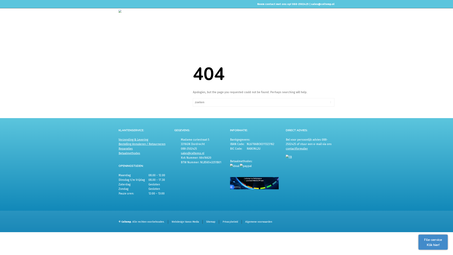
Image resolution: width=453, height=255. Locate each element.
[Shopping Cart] (332, 35)
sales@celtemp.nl (322, 4)
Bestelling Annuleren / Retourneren (142, 144)
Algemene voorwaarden (258, 221)
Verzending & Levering (133, 139)
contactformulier (297, 148)
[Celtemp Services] (146, 17)
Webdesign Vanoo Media (185, 221)
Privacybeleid (230, 221)
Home (294, 34)
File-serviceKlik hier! (433, 242)
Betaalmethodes (129, 153)
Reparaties (126, 148)
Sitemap (210, 221)
